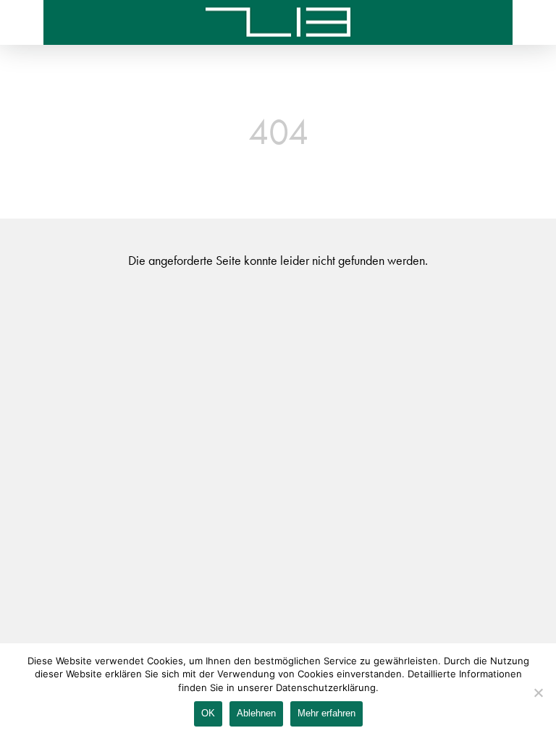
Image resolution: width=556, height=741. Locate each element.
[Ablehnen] (538, 692)
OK (208, 713)
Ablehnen (256, 713)
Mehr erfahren (326, 713)
